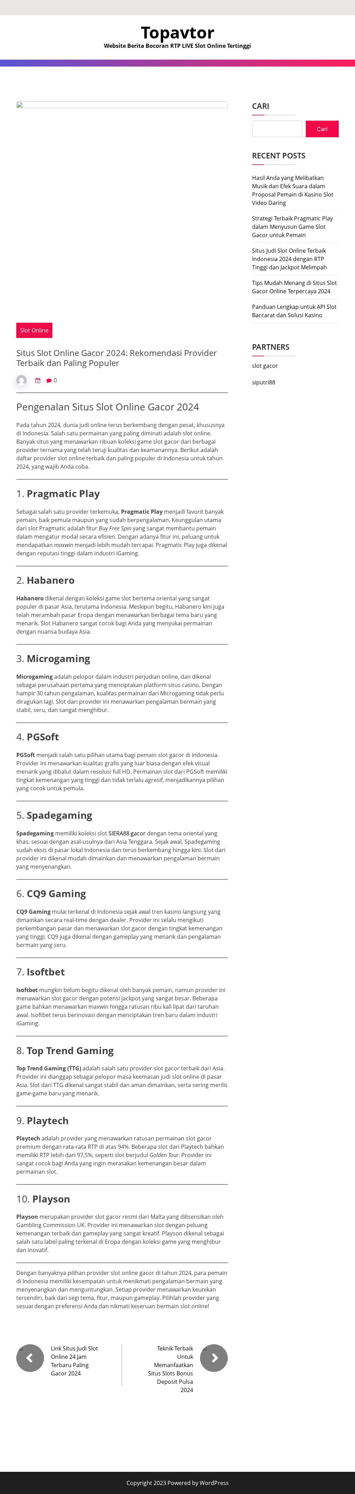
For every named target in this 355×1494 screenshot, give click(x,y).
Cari (260, 105)
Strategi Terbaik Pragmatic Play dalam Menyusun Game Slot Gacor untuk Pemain (292, 227)
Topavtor (178, 32)
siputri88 (263, 382)
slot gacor (265, 366)
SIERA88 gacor (127, 833)
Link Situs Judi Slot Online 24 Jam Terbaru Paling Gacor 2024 (74, 1361)
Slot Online (34, 330)
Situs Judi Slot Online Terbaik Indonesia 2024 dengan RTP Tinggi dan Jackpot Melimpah (289, 259)
